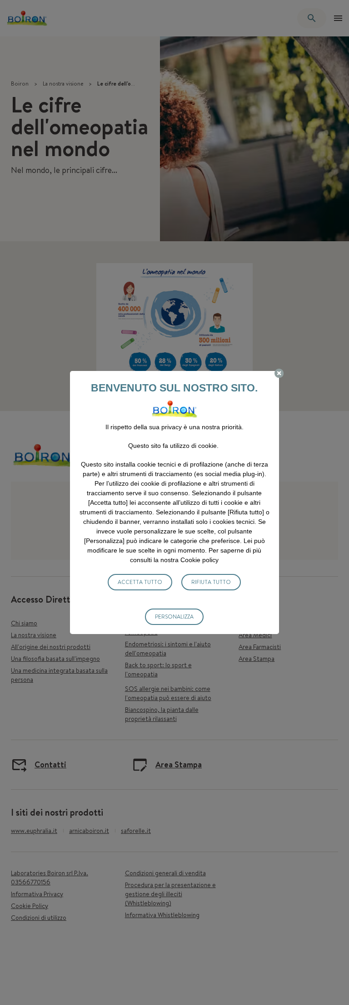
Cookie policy (199, 559)
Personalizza (174, 616)
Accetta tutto (140, 582)
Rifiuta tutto (211, 582)
